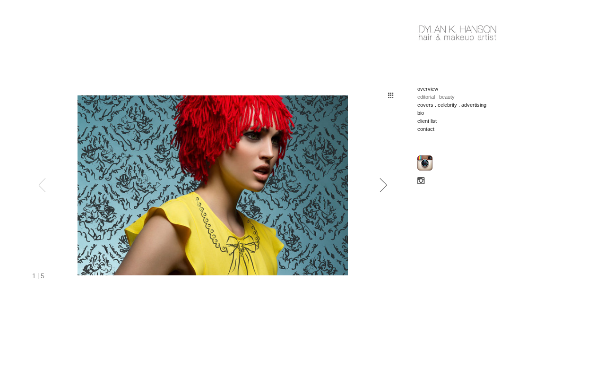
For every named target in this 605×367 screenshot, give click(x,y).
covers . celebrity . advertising (451, 105)
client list (427, 121)
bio (420, 113)
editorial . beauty (436, 97)
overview (427, 89)
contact (425, 129)
